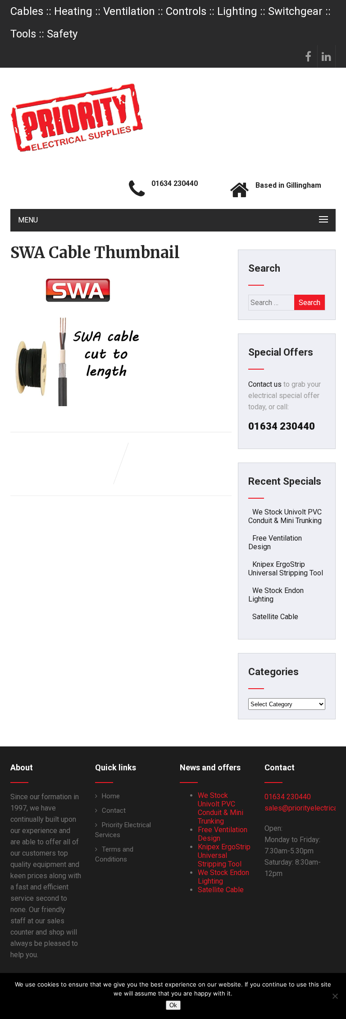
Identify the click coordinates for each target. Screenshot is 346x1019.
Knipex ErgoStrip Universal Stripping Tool (285, 568)
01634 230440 (287, 796)
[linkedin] (327, 56)
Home (111, 796)
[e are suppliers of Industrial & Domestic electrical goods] (76, 117)
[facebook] (309, 56)
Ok (173, 1005)
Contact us (265, 384)
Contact (114, 810)
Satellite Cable (275, 616)
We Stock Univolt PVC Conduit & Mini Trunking (285, 516)
